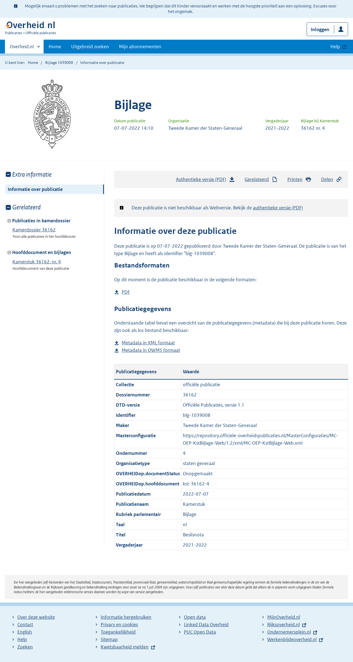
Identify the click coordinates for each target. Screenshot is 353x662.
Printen (295, 179)
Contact (25, 625)
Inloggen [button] (320, 29)
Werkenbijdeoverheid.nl (292, 639)
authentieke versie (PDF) (278, 208)
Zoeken (25, 647)
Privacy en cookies (119, 625)
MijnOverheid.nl (283, 617)
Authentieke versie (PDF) (202, 181)
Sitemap (109, 639)
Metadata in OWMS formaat (151, 350)
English (24, 632)
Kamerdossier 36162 (34, 230)
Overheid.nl (22, 48)
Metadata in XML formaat (148, 343)
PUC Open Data (200, 632)
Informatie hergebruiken (126, 617)
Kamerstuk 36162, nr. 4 (36, 262)
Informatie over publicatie (35, 189)
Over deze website (36, 617)
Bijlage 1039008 (59, 62)
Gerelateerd (257, 179)
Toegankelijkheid (118, 632)
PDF (126, 292)
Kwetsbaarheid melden (125, 647)
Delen (327, 179)
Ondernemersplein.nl (289, 632)
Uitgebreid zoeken (90, 47)
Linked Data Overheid (206, 625)
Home (55, 47)
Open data (195, 617)
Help (22, 639)
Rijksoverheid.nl (283, 625)
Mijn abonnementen (140, 47)
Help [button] (335, 47)
